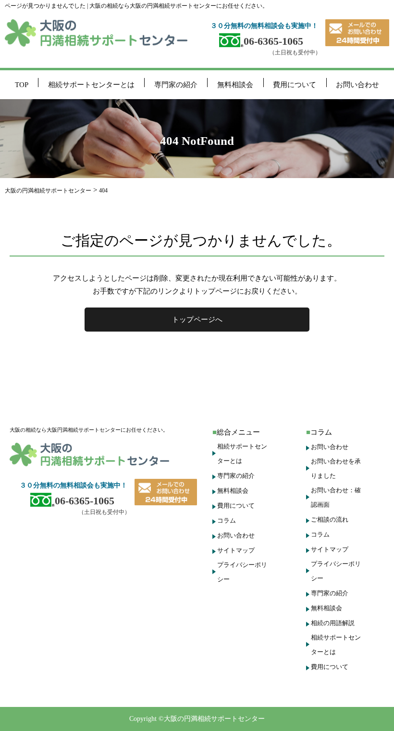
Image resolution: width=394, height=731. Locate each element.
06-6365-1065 (273, 41)
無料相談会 (235, 85)
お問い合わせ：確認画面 (336, 497)
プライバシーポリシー (242, 572)
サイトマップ (236, 550)
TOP (21, 85)
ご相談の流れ (329, 519)
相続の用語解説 (333, 623)
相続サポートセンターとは (91, 85)
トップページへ (197, 319)
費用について (294, 85)
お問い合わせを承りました (336, 468)
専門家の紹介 (175, 85)
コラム (226, 520)
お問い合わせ (357, 85)
